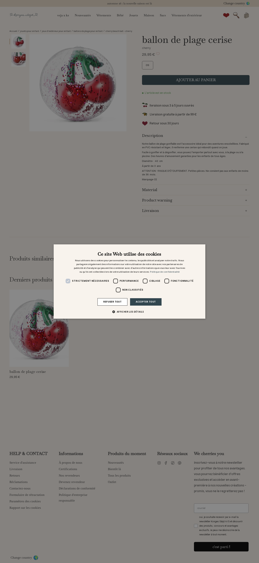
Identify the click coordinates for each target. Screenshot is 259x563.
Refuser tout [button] (112, 301)
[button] (129, 311)
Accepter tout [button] (146, 301)
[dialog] (129, 281)
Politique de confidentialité (165, 272)
